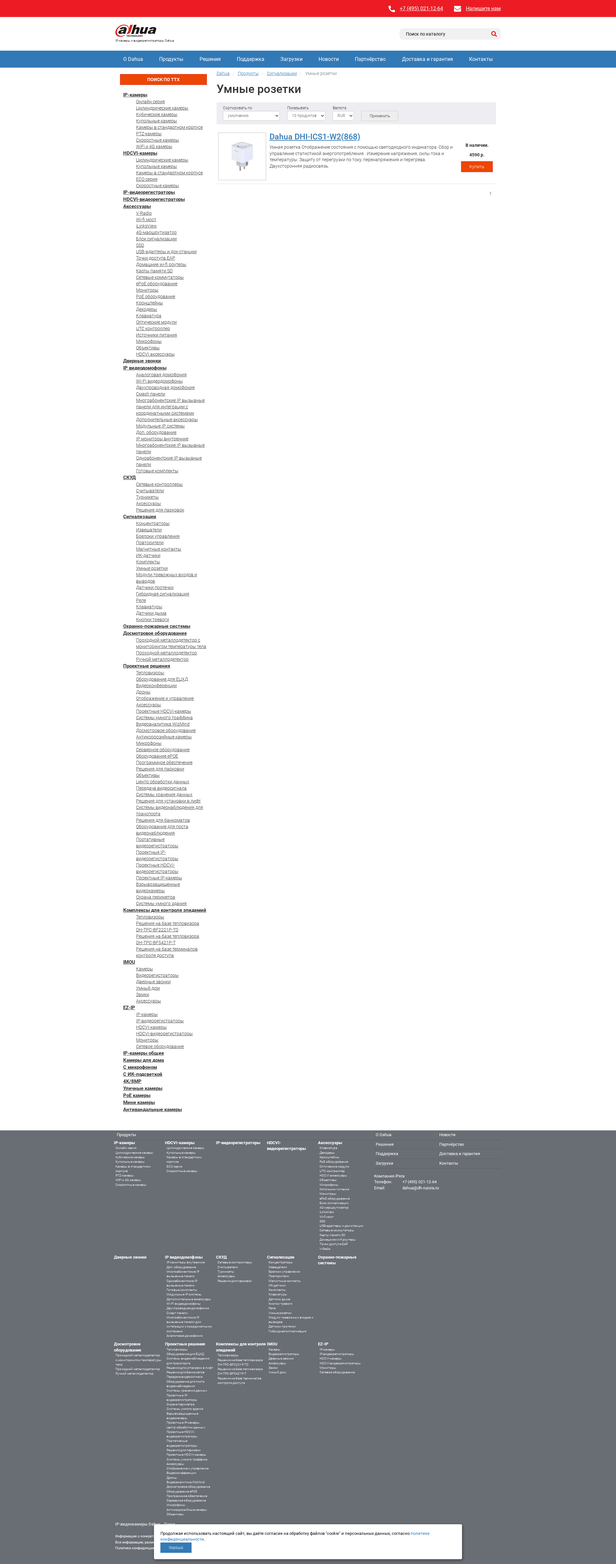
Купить (476, 166)
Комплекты (148, 561)
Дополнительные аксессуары (167, 419)
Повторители (150, 542)
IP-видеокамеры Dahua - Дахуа (145, 1524)
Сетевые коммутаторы (160, 277)
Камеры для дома (143, 1060)
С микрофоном (140, 1067)
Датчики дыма (151, 613)
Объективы (148, 347)
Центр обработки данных (162, 781)
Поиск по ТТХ (163, 79)
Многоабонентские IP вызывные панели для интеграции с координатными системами (170, 407)
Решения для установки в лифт (168, 800)
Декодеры (146, 309)
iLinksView (146, 226)
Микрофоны (149, 341)
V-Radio (144, 213)
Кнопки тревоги (152, 619)
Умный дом (148, 988)
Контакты (481, 59)
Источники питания (156, 334)
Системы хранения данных (164, 794)
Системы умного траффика (164, 717)
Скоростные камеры (157, 140)
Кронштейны (149, 302)
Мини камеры (139, 1102)
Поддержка (250, 59)
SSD (140, 245)
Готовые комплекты (157, 470)
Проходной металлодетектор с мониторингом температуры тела (138, 1359)
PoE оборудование (155, 296)
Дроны (143, 692)
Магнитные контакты (158, 549)
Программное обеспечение (164, 762)
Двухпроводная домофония (165, 387)
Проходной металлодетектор (166, 652)
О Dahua (133, 59)
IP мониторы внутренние (162, 438)
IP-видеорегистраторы (149, 192)
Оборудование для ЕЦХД (162, 679)
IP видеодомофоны (145, 368)
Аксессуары (137, 206)
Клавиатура (148, 315)
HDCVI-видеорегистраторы (154, 199)
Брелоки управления (158, 536)
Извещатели (149, 529)
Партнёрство (370, 59)
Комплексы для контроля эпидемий (164, 910)
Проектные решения (146, 666)
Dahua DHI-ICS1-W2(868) (315, 136)
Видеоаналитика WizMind (163, 724)
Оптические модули (156, 322)
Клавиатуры (149, 606)
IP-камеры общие (143, 1053)
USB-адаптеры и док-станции (166, 251)
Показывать (298, 108)
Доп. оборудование (156, 432)
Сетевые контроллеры (159, 484)
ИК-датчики (148, 555)
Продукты (171, 59)
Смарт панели (150, 393)
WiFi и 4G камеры (154, 146)
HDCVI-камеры (140, 153)
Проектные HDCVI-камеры (163, 711)
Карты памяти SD (154, 270)
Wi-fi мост (146, 219)
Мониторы (147, 290)
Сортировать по (237, 108)
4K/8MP (132, 1081)
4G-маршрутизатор (156, 232)
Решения (210, 59)
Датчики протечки (155, 587)
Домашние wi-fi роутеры (161, 264)
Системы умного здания (161, 903)
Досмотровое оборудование (155, 633)
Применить (380, 116)
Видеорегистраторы (157, 975)
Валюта (339, 108)
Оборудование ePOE (157, 756)
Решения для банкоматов (163, 820)
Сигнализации (139, 517)
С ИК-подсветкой (142, 1074)
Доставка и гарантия (427, 59)
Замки (142, 994)
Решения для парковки (160, 768)
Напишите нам (483, 8)
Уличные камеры (142, 1088)
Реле (141, 600)
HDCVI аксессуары (155, 354)
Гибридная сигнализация (162, 593)
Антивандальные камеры (152, 1109)
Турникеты (147, 497)
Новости (329, 59)
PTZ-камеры (149, 133)
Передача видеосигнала (161, 788)
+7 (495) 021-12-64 (421, 8)
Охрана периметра (155, 897)
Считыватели (150, 490)
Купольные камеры (156, 120)
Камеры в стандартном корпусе (169, 127)
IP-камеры (135, 95)
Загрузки (291, 59)
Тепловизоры (150, 672)
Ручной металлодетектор (162, 659)
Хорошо (176, 1547)
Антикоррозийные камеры (164, 736)
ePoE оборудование (156, 283)
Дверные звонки (142, 361)
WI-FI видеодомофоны (159, 381)
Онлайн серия (150, 101)
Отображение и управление (165, 698)
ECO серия (147, 179)
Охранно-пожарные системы (156, 626)
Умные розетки (152, 568)
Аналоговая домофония (161, 374)
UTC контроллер (153, 328)
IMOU (129, 962)
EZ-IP (129, 1008)
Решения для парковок (160, 509)
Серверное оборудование (163, 749)
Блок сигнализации (156, 238)
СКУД (129, 477)
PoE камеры (136, 1095)
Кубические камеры (156, 114)
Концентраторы (153, 523)
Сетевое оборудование (160, 1046)
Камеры (144, 968)
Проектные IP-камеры (159, 877)
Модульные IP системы (160, 425)
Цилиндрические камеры (162, 108)
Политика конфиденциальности (141, 1548)
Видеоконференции (156, 685)
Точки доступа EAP (155, 258)
